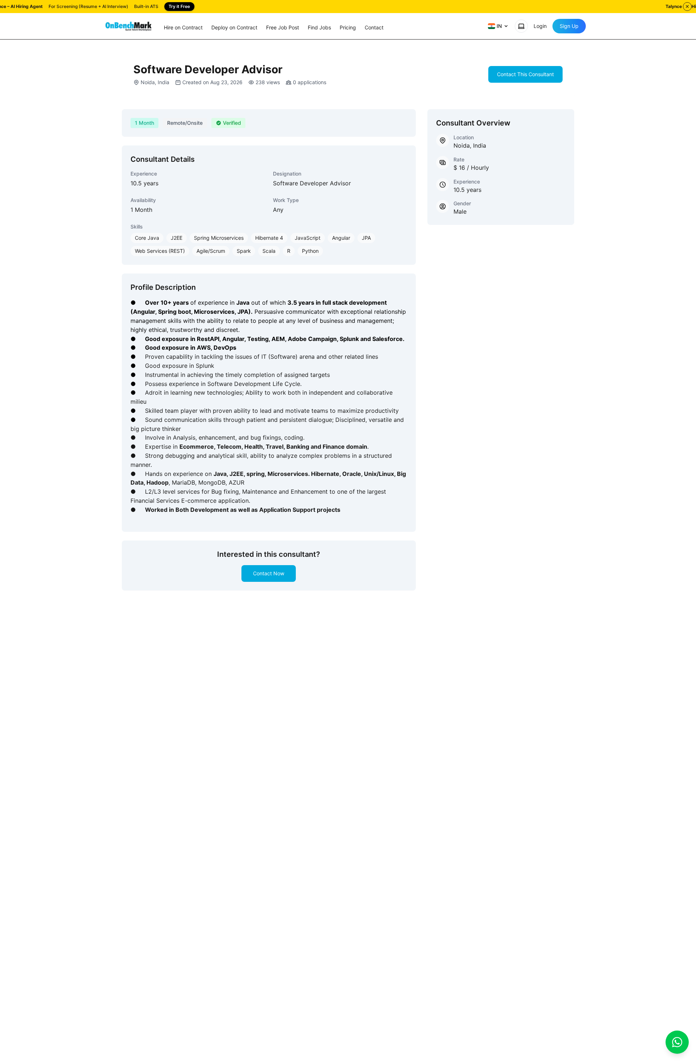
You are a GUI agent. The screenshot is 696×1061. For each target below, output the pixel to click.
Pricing (348, 27)
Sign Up (569, 26)
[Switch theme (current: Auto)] (521, 26)
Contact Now (268, 573)
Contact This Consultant (525, 74)
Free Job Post (282, 27)
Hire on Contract (183, 27)
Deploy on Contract (234, 27)
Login (540, 26)
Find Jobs (319, 27)
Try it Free (179, 6)
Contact (374, 27)
